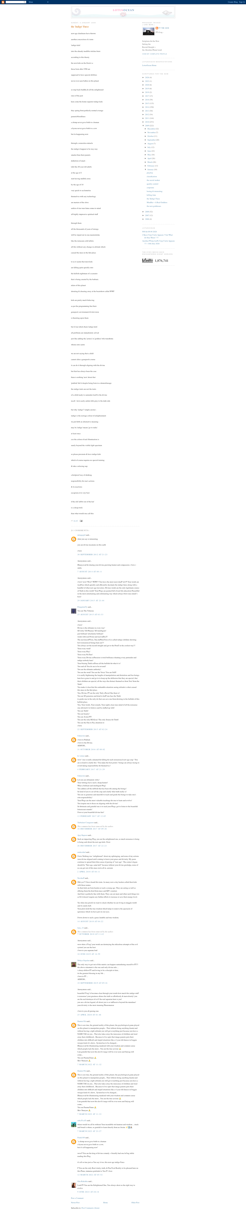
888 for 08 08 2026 (149, 231)
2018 (147, 92)
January (150, 169)
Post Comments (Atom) (90, 1208)
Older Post (135, 1202)
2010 (147, 122)
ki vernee (81, 755)
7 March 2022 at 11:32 (89, 1064)
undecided (81, 852)
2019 (147, 88)
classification (152, 176)
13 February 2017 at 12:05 (91, 816)
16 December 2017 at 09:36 (92, 828)
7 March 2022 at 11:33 (89, 1114)
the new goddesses (154, 206)
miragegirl (81, 535)
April (149, 158)
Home (105, 1202)
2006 (147, 219)
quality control (152, 184)
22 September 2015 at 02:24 (92, 729)
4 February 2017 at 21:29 (91, 769)
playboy (150, 172)
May (149, 154)
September (151, 140)
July (149, 147)
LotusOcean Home (149, 65)
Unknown (81, 735)
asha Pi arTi (81, 1120)
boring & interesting (154, 191)
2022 (147, 81)
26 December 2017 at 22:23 (92, 845)
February (151, 165)
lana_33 (80, 927)
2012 (147, 114)
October (150, 136)
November (151, 132)
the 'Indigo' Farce (80, 26)
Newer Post (75, 1202)
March (150, 162)
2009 (147, 125)
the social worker (153, 180)
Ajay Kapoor (82, 835)
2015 (147, 103)
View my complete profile (154, 54)
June (149, 151)
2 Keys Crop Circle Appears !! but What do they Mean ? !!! (157, 236)
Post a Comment (77, 1198)
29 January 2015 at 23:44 (90, 600)
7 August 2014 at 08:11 (89, 571)
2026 (147, 77)
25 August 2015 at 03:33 (90, 614)
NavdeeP (80, 878)
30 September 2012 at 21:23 (92, 554)
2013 (147, 110)
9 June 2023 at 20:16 (88, 1192)
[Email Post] (81, 521)
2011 (147, 118)
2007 (147, 215)
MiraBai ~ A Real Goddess (157, 202)
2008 (147, 211)
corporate (150, 187)
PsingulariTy (82, 607)
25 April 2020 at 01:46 (89, 1014)
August (150, 143)
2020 (147, 84)
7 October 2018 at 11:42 (90, 934)
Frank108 (81, 1137)
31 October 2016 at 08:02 (91, 749)
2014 (147, 107)
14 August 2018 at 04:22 (90, 921)
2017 (147, 96)
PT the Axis (164, 28)
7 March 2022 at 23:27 (89, 1131)
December (151, 128)
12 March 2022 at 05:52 (90, 1174)
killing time (151, 195)
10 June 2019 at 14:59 (88, 954)
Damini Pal (81, 1021)
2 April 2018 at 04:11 (88, 871)
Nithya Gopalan (83, 960)
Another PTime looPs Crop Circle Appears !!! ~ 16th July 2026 (158, 242)
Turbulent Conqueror (85, 822)
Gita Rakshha (82, 1181)
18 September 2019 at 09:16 (92, 983)
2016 (147, 99)
